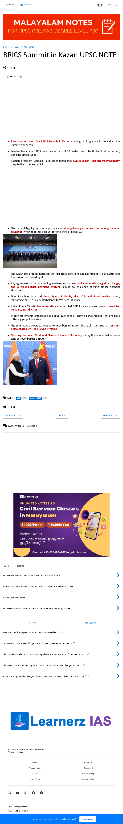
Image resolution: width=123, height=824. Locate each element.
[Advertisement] (30, 104)
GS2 (16, 47)
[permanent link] (21, 76)
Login (35, 774)
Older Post (110, 416)
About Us (88, 763)
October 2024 (30, 47)
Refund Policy (88, 779)
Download (88, 819)
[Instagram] (25, 793)
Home (6, 47)
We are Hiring (88, 774)
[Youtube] (17, 793)
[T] (41, 793)
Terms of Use (34, 779)
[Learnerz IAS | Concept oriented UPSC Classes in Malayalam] (26, 6)
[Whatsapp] (9, 793)
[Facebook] (33, 793)
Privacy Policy (35, 768)
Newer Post (13, 416)
